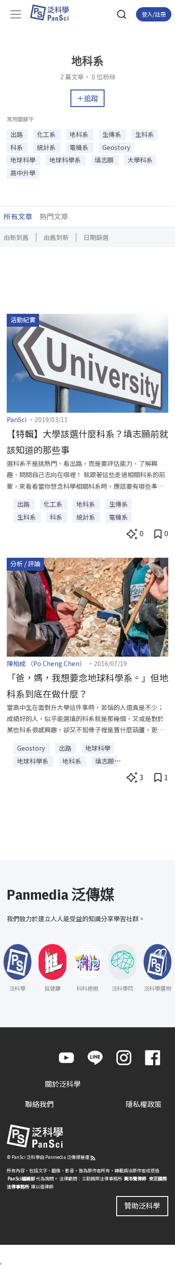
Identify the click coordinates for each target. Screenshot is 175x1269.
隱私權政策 (144, 1103)
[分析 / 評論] (87, 606)
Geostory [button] (116, 147)
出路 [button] (17, 134)
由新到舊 (16, 237)
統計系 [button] (47, 147)
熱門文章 (53, 216)
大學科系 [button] (140, 159)
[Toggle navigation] (16, 14)
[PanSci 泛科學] (53, 12)
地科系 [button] (80, 134)
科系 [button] (17, 147)
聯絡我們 (39, 1103)
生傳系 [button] (112, 134)
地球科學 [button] (23, 159)
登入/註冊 (154, 14)
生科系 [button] (144, 134)
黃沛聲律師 (135, 1178)
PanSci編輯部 (21, 1178)
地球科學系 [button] (65, 159)
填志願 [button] (105, 159)
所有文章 (18, 216)
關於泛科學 (63, 1083)
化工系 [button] (47, 134)
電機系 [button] (80, 147)
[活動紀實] (87, 362)
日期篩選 (96, 237)
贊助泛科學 (142, 1205)
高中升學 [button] (22, 172)
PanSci (16, 419)
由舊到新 (56, 237)
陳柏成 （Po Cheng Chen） (46, 663)
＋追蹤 (87, 98)
